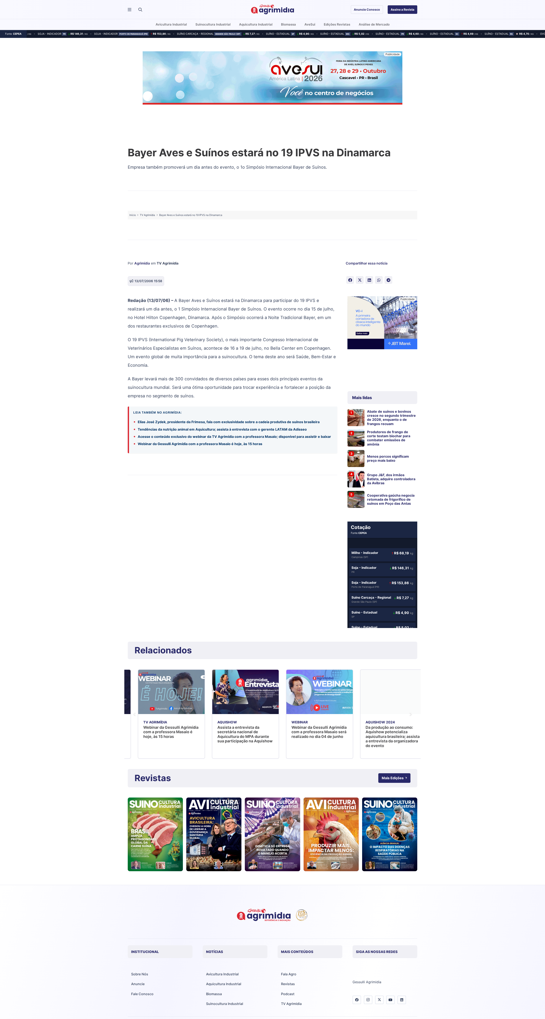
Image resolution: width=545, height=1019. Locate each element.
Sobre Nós (139, 974)
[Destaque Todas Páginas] (272, 78)
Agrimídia (142, 263)
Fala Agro (288, 974)
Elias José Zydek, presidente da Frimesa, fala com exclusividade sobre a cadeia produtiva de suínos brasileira (229, 422)
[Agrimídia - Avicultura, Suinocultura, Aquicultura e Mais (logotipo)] (272, 9)
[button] (140, 9)
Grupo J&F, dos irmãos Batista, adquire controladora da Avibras (391, 479)
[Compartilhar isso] (350, 280)
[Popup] (129, 10)
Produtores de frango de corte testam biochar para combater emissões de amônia (388, 438)
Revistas (288, 984)
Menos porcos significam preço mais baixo (388, 458)
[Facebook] (357, 1000)
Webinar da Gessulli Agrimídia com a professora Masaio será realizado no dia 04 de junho (234, 732)
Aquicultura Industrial (223, 984)
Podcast (287, 994)
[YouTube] (390, 1000)
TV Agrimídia (167, 263)
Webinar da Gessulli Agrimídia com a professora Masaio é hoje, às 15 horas (200, 444)
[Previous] (134, 714)
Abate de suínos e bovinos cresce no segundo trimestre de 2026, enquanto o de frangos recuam (391, 417)
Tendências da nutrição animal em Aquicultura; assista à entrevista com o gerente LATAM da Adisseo (222, 429)
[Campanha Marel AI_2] (382, 323)
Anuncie (138, 984)
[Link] (155, 834)
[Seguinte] (410, 714)
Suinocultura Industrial (224, 1004)
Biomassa (214, 994)
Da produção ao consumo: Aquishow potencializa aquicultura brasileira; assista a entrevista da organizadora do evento (308, 736)
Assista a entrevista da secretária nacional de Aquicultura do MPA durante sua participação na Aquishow (161, 734)
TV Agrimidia (291, 1004)
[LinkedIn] (401, 1000)
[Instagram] (368, 1000)
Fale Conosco (142, 994)
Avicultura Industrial (222, 974)
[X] (379, 1000)
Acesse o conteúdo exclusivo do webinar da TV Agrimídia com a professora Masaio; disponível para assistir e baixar (234, 436)
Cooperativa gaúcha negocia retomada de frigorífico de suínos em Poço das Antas (390, 499)
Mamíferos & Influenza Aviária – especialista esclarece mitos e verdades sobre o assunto (383, 732)
